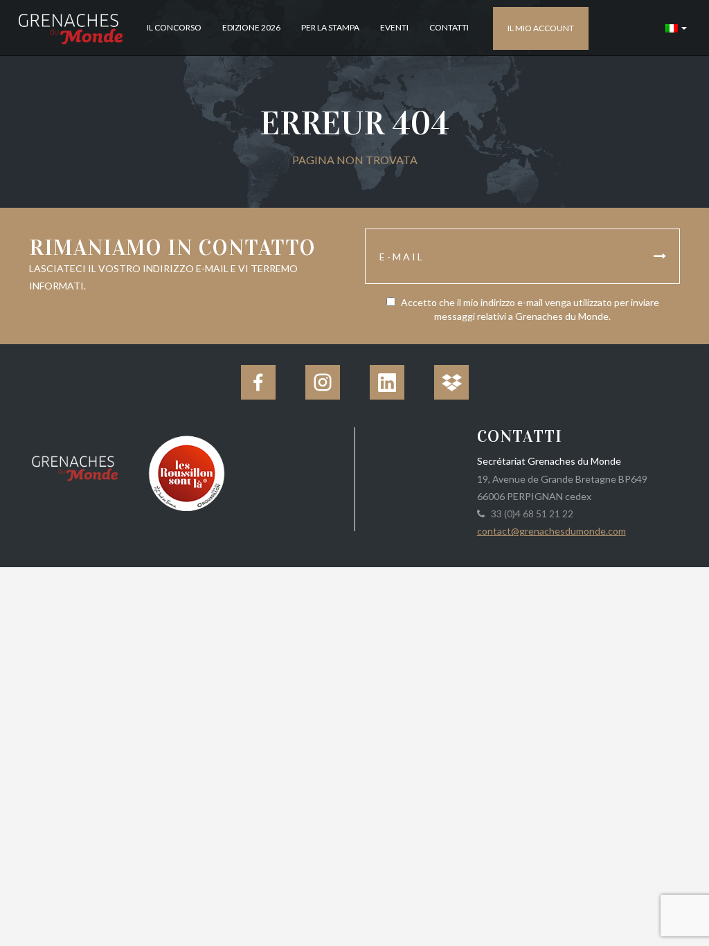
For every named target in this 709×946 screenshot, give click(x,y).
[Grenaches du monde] (74, 466)
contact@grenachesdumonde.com (551, 531)
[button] (676, 27)
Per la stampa (330, 27)
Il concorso (174, 27)
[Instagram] (322, 382)
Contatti (449, 27)
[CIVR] (187, 472)
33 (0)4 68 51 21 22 (530, 513)
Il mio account (541, 28)
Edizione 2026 (251, 27)
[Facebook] (258, 382)
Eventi (394, 27)
